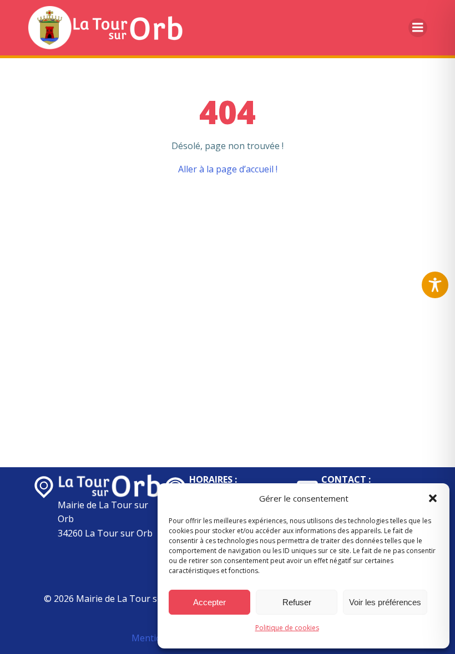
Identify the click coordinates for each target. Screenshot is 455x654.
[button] (432, 498)
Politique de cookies (287, 627)
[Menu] (417, 27)
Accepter (209, 602)
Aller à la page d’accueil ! (227, 169)
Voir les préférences (385, 602)
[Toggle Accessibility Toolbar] (435, 284)
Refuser (296, 602)
